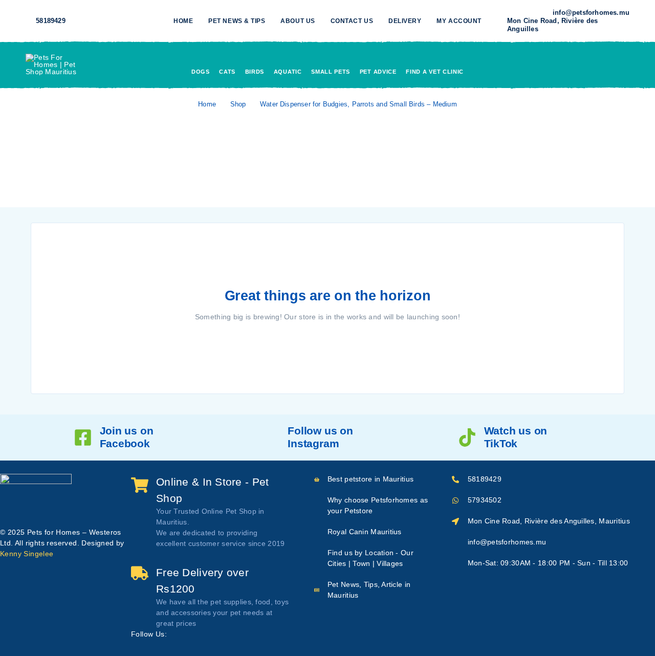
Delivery (404, 21)
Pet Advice (378, 72)
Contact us (352, 21)
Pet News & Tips (236, 21)
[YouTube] (116, 21)
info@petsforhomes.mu (591, 12)
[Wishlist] (601, 64)
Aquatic (288, 72)
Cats (227, 72)
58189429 (51, 21)
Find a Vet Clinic (435, 72)
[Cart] (625, 63)
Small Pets (330, 72)
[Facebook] (84, 21)
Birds (254, 72)
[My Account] (578, 65)
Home (183, 21)
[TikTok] (133, 21)
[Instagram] (100, 21)
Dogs (200, 72)
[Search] (554, 65)
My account (458, 21)
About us (297, 21)
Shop (238, 104)
